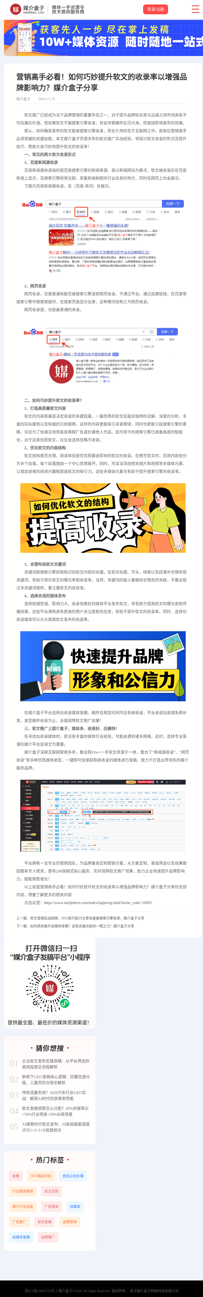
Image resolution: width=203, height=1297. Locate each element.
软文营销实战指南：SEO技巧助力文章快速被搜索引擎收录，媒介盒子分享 (87, 918)
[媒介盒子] (47, 6)
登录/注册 (155, 9)
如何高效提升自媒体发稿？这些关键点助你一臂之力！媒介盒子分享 (82, 926)
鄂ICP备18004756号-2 (41, 1291)
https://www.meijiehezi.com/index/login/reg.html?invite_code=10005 (98, 903)
